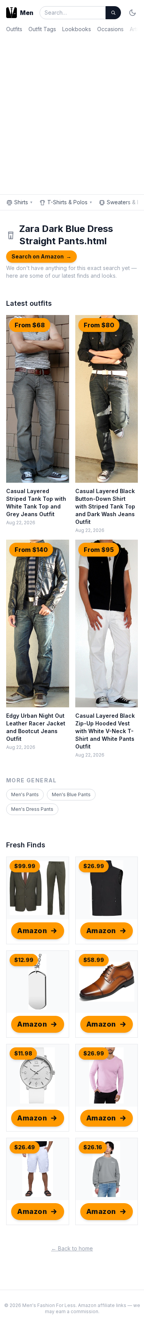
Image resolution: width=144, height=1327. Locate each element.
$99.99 (24, 866)
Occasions (110, 29)
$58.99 (93, 960)
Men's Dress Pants (32, 809)
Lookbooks (76, 29)
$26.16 (92, 1147)
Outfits (14, 29)
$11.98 (23, 1053)
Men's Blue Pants (71, 794)
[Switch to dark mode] (132, 12)
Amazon (32, 931)
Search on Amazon (41, 256)
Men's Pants (25, 794)
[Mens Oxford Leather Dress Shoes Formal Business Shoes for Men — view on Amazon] (107, 982)
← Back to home (72, 1248)
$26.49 (24, 1147)
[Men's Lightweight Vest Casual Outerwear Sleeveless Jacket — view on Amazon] (107, 888)
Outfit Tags (42, 29)
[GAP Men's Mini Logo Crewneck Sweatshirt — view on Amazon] (107, 1169)
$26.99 (93, 866)
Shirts (23, 202)
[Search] (113, 12)
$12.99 (23, 960)
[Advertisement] (72, 112)
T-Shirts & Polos (70, 202)
